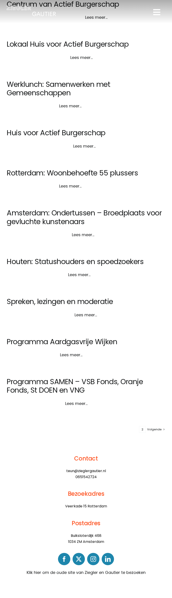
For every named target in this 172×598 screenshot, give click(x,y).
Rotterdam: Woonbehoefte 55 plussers (72, 173)
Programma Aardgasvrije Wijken (62, 342)
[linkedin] (108, 559)
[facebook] (64, 559)
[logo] (31, 7)
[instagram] (93, 559)
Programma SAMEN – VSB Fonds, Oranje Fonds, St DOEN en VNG (75, 386)
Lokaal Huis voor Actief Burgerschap (68, 44)
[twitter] (79, 559)
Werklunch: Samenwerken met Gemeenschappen (58, 88)
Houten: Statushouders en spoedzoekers (75, 261)
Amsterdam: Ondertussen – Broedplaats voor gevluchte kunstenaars (84, 217)
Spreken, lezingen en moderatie (60, 301)
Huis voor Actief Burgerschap (56, 133)
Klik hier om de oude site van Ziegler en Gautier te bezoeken (86, 572)
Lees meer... (81, 57)
